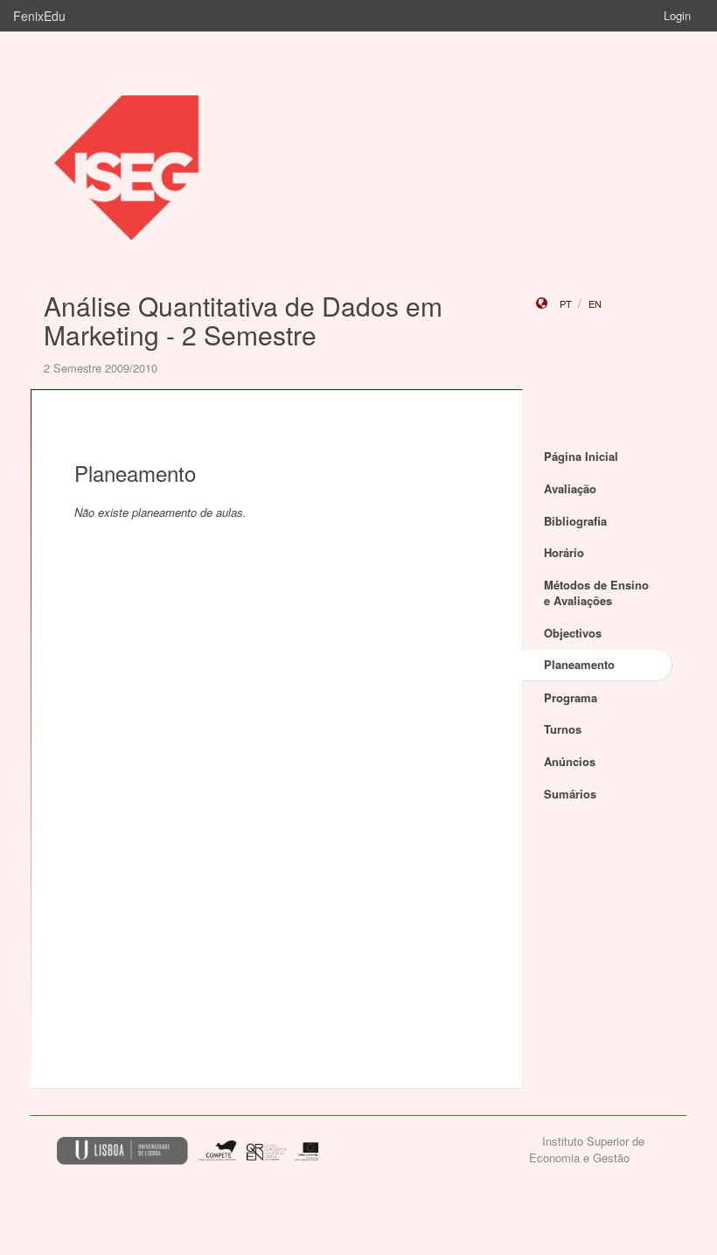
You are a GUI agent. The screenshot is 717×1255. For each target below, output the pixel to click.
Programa (570, 697)
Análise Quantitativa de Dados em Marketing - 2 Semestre (243, 320)
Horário (564, 552)
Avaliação (570, 488)
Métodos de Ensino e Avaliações (596, 593)
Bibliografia (575, 520)
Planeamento (579, 664)
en (595, 303)
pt (566, 303)
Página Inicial (581, 456)
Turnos (562, 729)
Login (677, 15)
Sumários (570, 793)
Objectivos (573, 632)
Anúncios (569, 761)
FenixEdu (39, 15)
